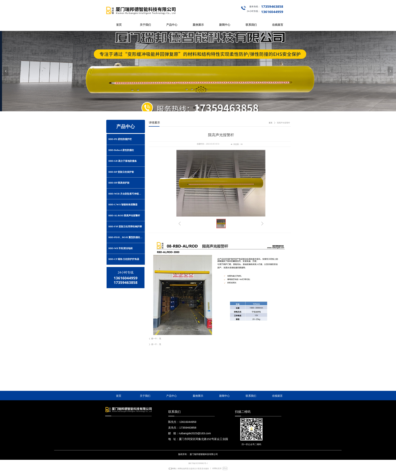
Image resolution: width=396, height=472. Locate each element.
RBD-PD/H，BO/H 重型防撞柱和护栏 (126, 237)
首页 (270, 123)
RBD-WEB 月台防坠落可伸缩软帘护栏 (126, 193)
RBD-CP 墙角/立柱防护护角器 (123, 259)
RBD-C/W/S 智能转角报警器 (123, 204)
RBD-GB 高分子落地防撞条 (122, 161)
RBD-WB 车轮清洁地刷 (120, 248)
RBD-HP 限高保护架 (118, 183)
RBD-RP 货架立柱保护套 (121, 172)
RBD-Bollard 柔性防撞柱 (121, 150)
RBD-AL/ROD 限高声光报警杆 (124, 215)
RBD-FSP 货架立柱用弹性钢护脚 (125, 226)
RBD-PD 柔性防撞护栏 (120, 139)
